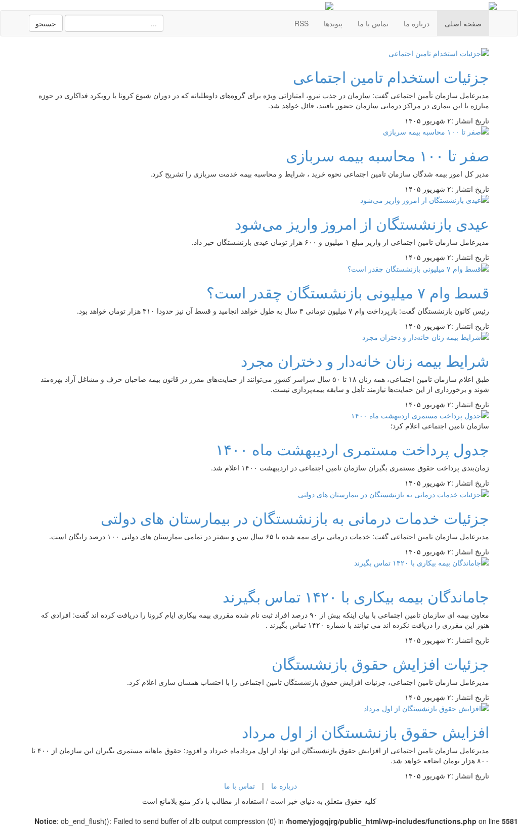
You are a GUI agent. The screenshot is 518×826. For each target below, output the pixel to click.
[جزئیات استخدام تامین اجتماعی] (438, 52)
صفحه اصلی (463, 23)
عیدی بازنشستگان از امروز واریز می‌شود (362, 223)
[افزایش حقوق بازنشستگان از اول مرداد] (426, 707)
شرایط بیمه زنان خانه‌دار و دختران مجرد (365, 360)
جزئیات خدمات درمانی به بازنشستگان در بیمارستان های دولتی (295, 518)
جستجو (45, 23)
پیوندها (333, 23)
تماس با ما (373, 23)
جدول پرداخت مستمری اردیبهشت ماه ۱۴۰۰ (352, 449)
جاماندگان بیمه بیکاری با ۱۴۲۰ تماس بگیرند (356, 596)
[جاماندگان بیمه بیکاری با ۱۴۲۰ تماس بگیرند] (421, 561)
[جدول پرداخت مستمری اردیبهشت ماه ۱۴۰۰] (420, 414)
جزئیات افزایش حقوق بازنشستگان (380, 663)
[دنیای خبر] (493, 5)
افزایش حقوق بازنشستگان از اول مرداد (365, 732)
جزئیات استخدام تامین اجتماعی (391, 77)
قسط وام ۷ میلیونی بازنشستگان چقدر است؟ (347, 292)
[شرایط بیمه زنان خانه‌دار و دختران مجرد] (425, 336)
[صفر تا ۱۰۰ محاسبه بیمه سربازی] (436, 130)
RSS (301, 23)
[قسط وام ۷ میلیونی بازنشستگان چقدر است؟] (418, 267)
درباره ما (416, 23)
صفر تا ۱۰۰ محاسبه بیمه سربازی (387, 155)
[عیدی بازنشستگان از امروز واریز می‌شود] (424, 199)
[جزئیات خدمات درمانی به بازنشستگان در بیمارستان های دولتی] (393, 493)
